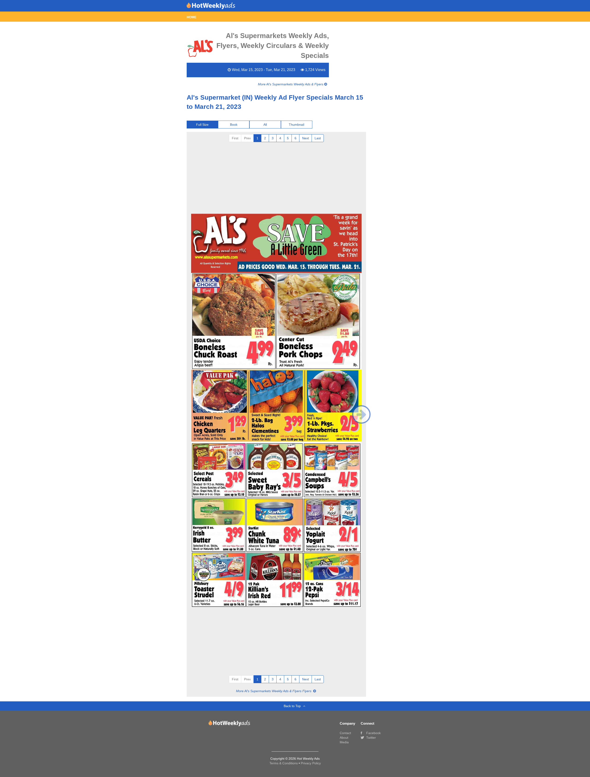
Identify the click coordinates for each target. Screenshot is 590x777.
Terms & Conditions (284, 763)
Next (305, 138)
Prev (247, 138)
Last (318, 138)
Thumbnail (296, 124)
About (344, 737)
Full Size (202, 124)
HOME (191, 17)
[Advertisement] (276, 176)
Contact (345, 733)
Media (344, 742)
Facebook (373, 733)
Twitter (370, 737)
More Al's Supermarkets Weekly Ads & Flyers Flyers (274, 691)
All (265, 124)
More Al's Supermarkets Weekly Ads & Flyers (291, 84)
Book (233, 124)
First (235, 138)
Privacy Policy (311, 763)
